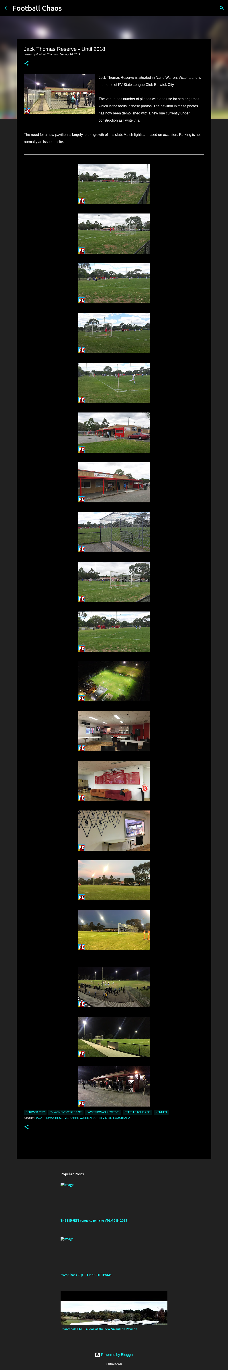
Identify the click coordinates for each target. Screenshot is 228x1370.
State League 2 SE (137, 1112)
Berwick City (35, 1112)
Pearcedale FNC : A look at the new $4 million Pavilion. (99, 1329)
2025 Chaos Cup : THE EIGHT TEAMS (86, 1275)
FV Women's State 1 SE (66, 1112)
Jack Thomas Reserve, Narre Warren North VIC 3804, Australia (83, 1117)
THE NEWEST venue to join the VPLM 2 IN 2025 (94, 1220)
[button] (26, 64)
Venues (161, 1112)
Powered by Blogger (116, 1355)
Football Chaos (37, 8)
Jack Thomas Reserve (103, 1112)
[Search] (68, 8)
